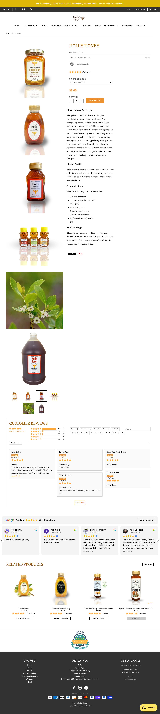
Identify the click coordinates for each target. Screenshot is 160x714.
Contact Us (136, 665)
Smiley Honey (83, 703)
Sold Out (136, 618)
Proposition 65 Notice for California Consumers (79, 679)
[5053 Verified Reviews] (80, 650)
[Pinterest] (31, 9)
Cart (154, 9)
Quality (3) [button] (107, 433)
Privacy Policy (79, 668)
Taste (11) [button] (97, 429)
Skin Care (30, 671)
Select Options (24, 618)
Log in (129, 9)
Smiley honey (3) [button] (118, 433)
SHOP (43, 26)
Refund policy (80, 676)
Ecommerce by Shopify (83, 706)
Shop (30, 668)
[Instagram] (24, 9)
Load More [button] (80, 502)
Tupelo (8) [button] (106, 429)
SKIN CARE (87, 26)
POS (70, 706)
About (29, 682)
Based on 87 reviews (17, 431)
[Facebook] (16, 9)
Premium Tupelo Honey (61, 608)
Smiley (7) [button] (115, 429)
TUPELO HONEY (30, 26)
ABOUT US (140, 26)
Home (8, 33)
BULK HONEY (126, 26)
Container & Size (77, 79)
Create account (140, 9)
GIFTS (98, 26)
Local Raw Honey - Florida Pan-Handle (98, 608)
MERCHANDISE (110, 26)
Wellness (29, 679)
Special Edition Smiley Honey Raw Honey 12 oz (136, 608)
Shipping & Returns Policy (80, 671)
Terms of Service (80, 674)
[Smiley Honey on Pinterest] (86, 688)
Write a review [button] (146, 520)
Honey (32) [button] (74, 429)
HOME (17, 26)
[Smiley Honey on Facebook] (74, 688)
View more (148, 564)
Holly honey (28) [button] (86, 429)
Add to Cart (98, 618)
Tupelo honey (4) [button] (96, 433)
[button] (75, 72)
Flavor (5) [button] (75, 433)
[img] (32, 460)
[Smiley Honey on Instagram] (80, 688)
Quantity (73, 97)
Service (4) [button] (84, 433)
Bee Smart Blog (29, 674)
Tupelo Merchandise (30, 676)
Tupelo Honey (24, 608)
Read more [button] (16, 475)
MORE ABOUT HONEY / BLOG (64, 26)
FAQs (80, 665)
